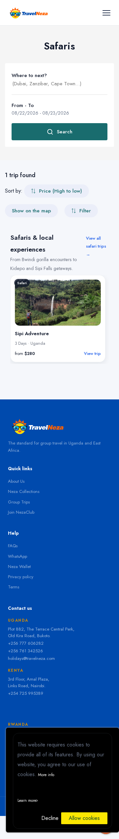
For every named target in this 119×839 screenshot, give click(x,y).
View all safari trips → (96, 246)
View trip (92, 354)
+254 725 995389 (25, 693)
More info (46, 775)
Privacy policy (20, 577)
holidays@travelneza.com (31, 658)
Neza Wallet (19, 566)
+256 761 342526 (25, 651)
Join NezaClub (21, 512)
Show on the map (31, 210)
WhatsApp (17, 556)
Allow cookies (84, 818)
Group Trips (19, 502)
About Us (16, 481)
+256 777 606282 (26, 643)
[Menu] (106, 12)
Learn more (27, 800)
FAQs (13, 546)
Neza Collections (23, 491)
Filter (85, 210)
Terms (13, 587)
